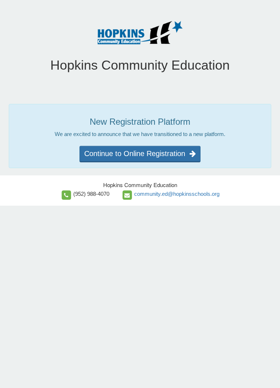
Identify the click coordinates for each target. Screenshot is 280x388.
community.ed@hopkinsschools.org (176, 194)
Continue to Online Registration (137, 154)
